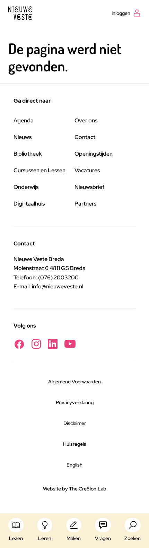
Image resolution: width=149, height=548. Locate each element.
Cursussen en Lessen (39, 170)
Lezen (16, 538)
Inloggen (121, 13)
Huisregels (74, 444)
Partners (85, 203)
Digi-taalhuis (29, 203)
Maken (74, 538)
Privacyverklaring (75, 402)
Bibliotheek (28, 153)
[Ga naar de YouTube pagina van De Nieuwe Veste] (70, 344)
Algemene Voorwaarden (74, 382)
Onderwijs (26, 187)
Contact (84, 137)
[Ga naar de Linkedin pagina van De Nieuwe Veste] (53, 344)
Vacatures (87, 170)
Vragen (103, 538)
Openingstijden (93, 153)
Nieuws (23, 137)
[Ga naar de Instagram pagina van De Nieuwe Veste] (36, 344)
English (74, 465)
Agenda (24, 120)
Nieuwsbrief (89, 187)
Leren (44, 538)
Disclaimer (74, 423)
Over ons (85, 120)
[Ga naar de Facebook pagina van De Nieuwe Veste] (19, 344)
